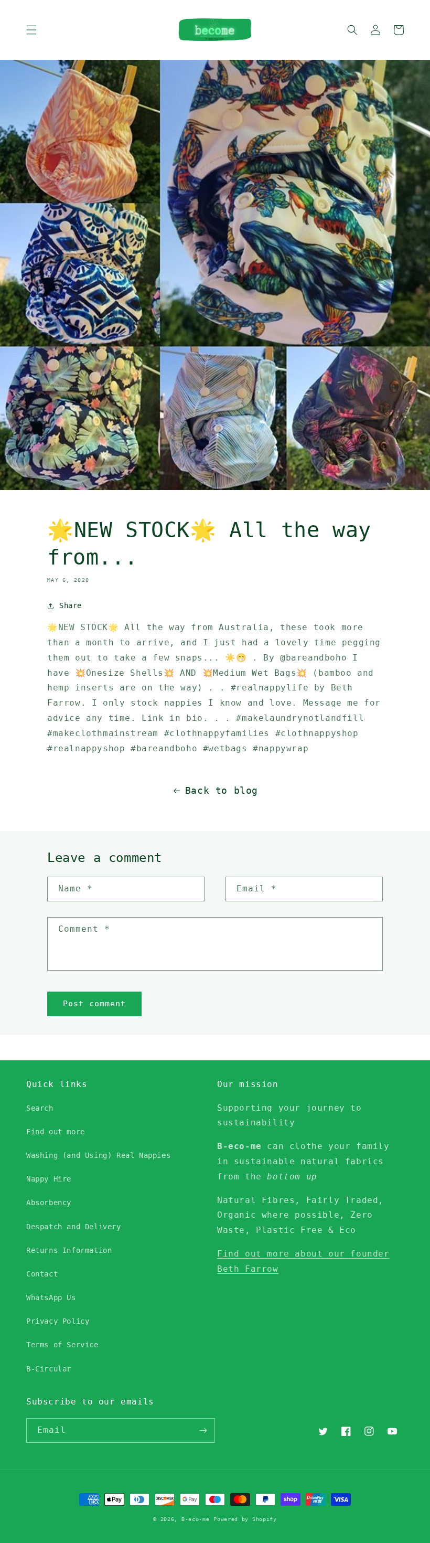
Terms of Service (62, 1344)
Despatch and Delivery (73, 1226)
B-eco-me (195, 1519)
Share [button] (70, 605)
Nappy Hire (48, 1179)
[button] (31, 29)
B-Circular (48, 1369)
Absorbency (48, 1202)
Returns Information (69, 1250)
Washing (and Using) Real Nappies (98, 1155)
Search (39, 1108)
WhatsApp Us (51, 1297)
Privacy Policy (57, 1321)
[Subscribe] (202, 1430)
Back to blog (221, 790)
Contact (42, 1274)
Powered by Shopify (245, 1519)
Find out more (55, 1131)
